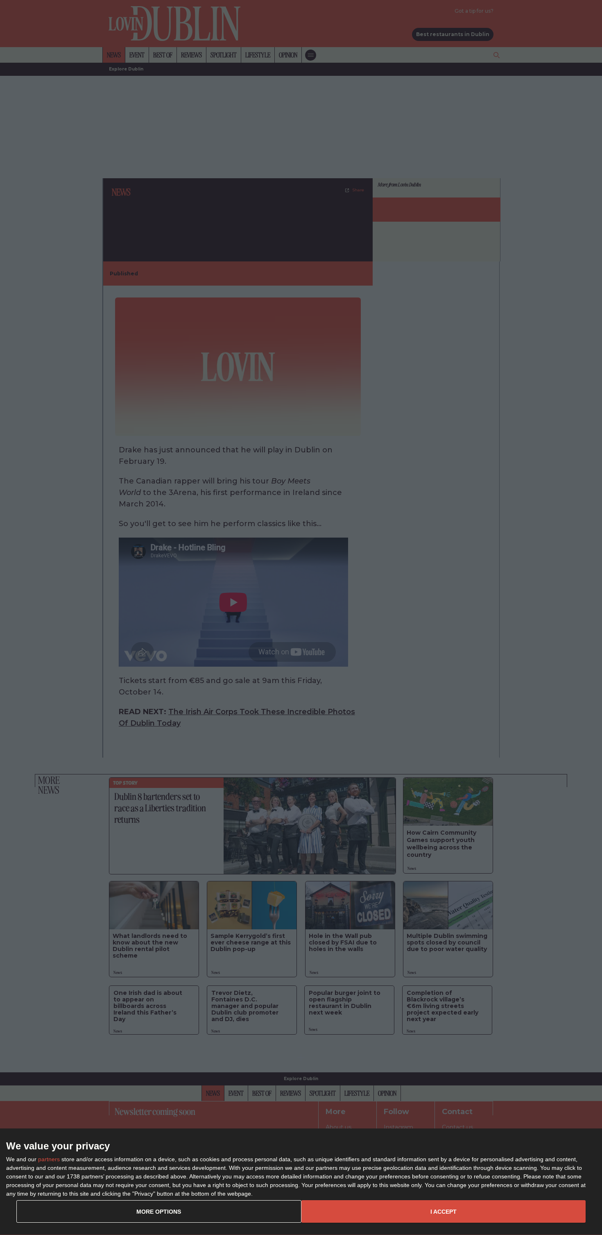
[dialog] (301, 1182)
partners (49, 1159)
